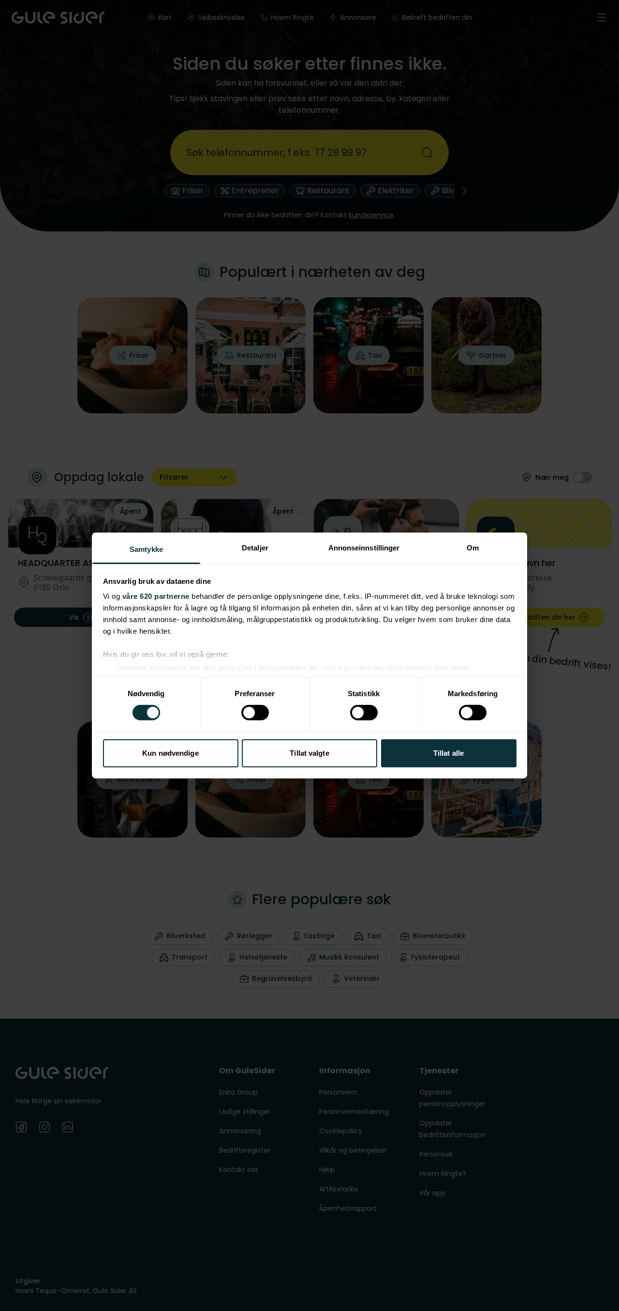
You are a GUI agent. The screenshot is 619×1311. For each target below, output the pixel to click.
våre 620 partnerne (156, 596)
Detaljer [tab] (255, 548)
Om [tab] (473, 548)
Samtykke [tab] (146, 549)
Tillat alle (448, 753)
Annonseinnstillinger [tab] (364, 548)
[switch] (255, 712)
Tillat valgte (309, 753)
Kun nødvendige (170, 753)
